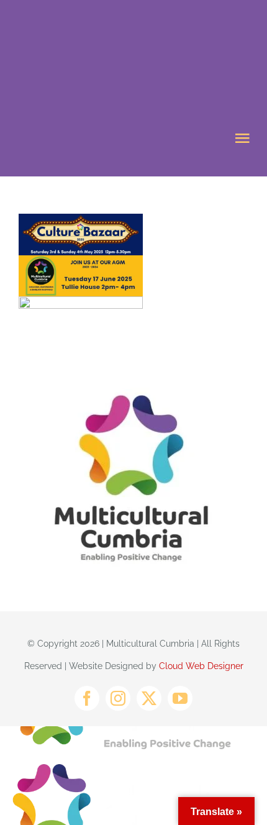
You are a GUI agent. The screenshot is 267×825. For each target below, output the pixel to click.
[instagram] (118, 698)
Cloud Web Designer (201, 666)
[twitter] (149, 698)
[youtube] (180, 698)
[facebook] (87, 698)
